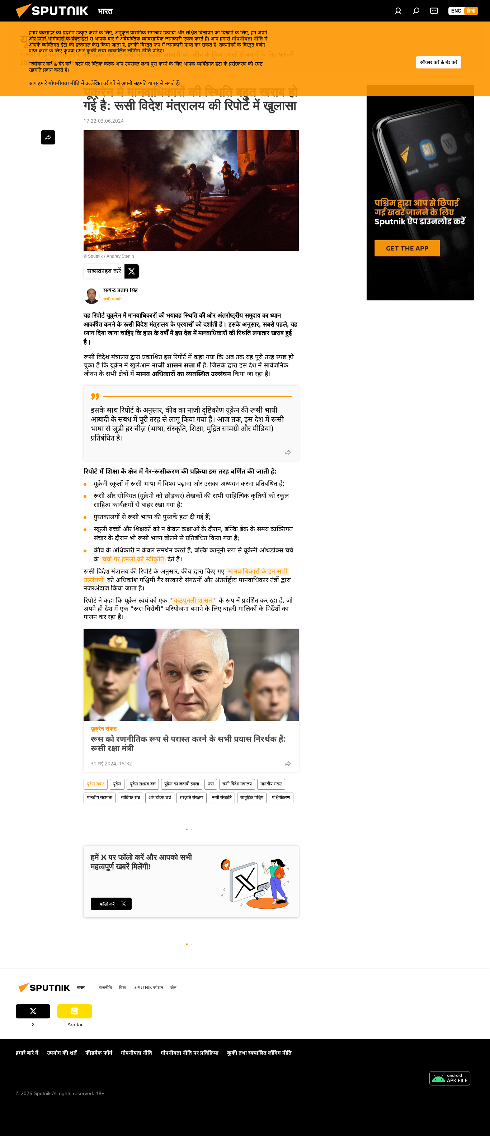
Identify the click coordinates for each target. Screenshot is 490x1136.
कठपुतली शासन (193, 601)
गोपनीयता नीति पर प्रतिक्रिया (189, 1053)
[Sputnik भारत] (55, 20)
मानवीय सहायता (99, 798)
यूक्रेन (117, 784)
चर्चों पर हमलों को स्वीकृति (133, 560)
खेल (173, 987)
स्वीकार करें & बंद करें (438, 62)
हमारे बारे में (27, 1053)
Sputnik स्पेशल (148, 987)
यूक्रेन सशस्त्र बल (143, 784)
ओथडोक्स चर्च (160, 798)
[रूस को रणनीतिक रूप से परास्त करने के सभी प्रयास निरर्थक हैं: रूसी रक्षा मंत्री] (191, 675)
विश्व (122, 987)
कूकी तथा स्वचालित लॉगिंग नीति (118, 51)
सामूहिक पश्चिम (251, 798)
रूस (211, 784)
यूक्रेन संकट (104, 729)
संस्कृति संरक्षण (191, 798)
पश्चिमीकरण (281, 798)
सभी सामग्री (112, 299)
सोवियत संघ (130, 798)
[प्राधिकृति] (398, 11)
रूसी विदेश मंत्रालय (237, 784)
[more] (288, 452)
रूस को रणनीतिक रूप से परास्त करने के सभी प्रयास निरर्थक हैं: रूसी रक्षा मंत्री (188, 744)
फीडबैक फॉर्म (98, 1053)
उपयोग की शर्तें (62, 1053)
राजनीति (105, 987)
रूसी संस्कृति (222, 798)
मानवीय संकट (271, 784)
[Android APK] (449, 1079)
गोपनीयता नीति (247, 39)
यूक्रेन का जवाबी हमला (181, 784)
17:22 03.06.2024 (104, 121)
